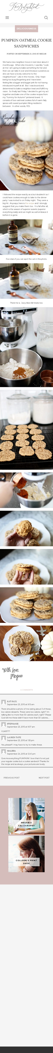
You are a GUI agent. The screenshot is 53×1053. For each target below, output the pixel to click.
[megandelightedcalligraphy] (26, 816)
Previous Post (11, 778)
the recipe (29, 203)
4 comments (26, 690)
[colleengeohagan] (26, 854)
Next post (44, 778)
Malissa (11, 751)
